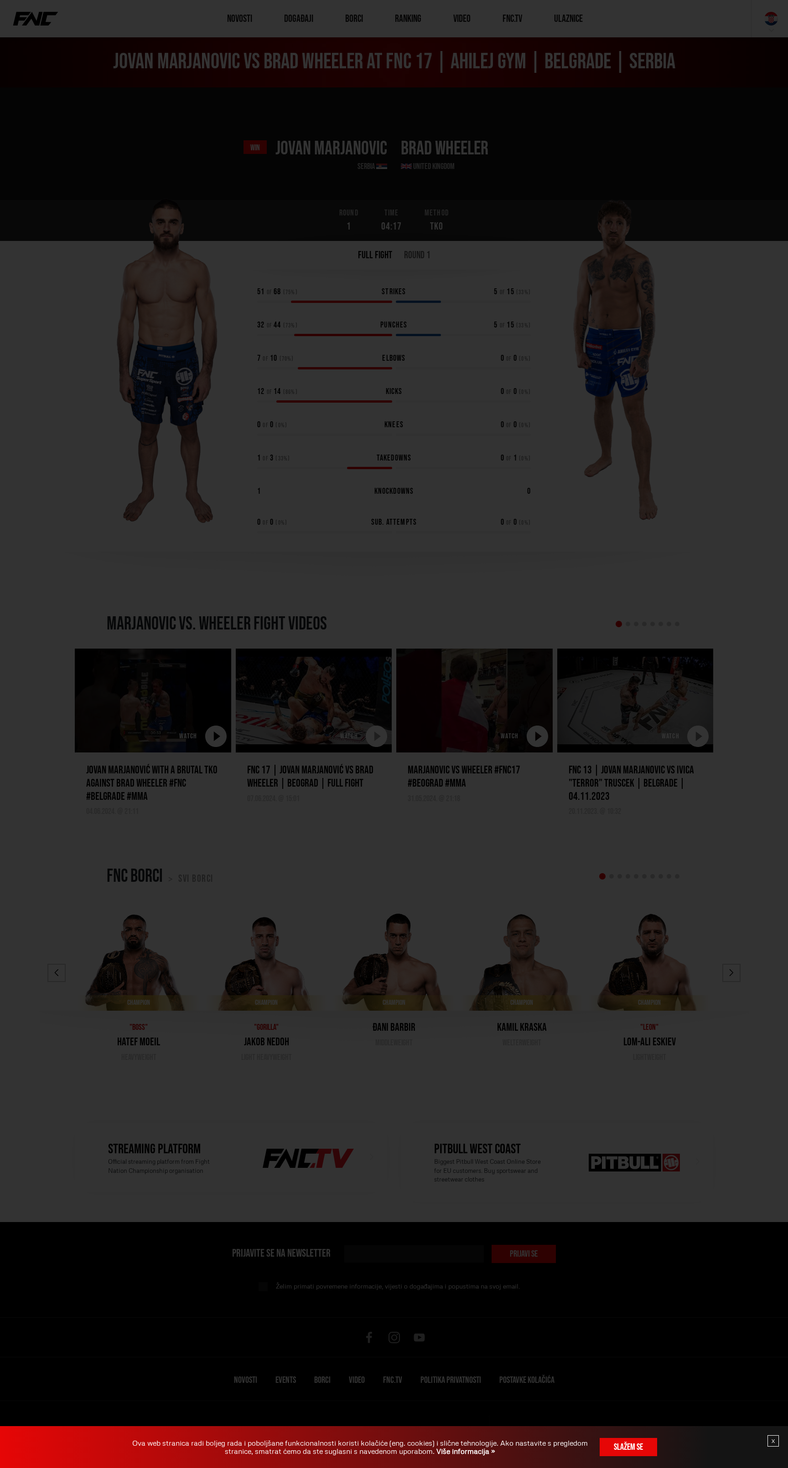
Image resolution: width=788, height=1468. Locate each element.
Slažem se (628, 1447)
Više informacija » (465, 1451)
